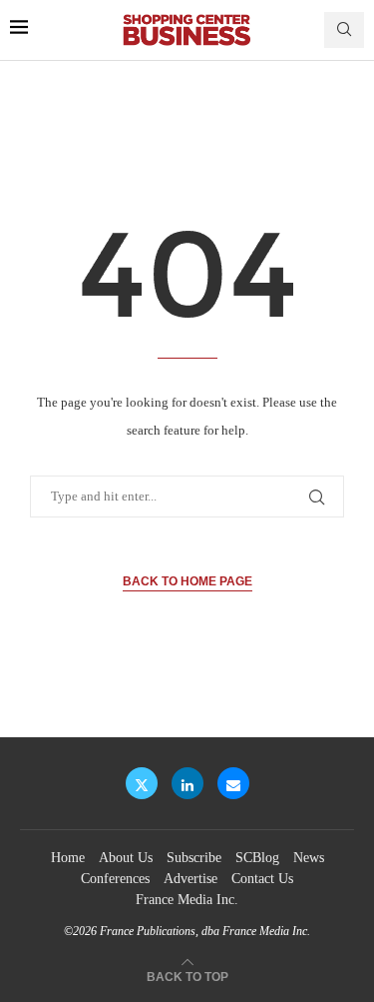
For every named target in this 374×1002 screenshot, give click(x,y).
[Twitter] (142, 783)
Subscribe (194, 857)
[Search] (344, 30)
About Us (126, 857)
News (308, 857)
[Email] (233, 783)
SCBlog (257, 857)
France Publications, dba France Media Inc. (205, 931)
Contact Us (262, 878)
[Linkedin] (187, 783)
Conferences (115, 878)
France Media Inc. (187, 899)
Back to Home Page (187, 581)
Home (68, 857)
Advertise (190, 878)
